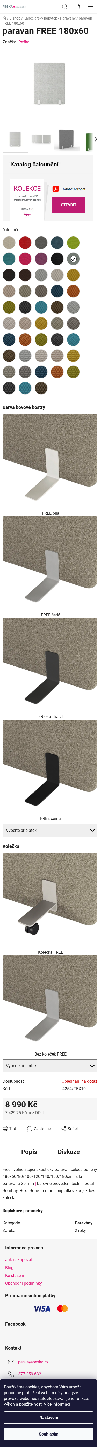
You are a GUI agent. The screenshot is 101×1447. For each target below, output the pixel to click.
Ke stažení (14, 1275)
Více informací (57, 1404)
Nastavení (48, 1417)
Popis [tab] (29, 1152)
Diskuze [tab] (69, 1152)
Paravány (83, 1222)
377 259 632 (29, 1373)
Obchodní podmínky (23, 1283)
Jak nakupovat (18, 1259)
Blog (9, 1267)
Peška (24, 42)
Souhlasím (49, 1434)
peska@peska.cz (33, 1361)
